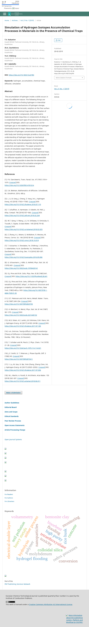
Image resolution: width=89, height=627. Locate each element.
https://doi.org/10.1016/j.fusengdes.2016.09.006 (23, 257)
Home (7, 20)
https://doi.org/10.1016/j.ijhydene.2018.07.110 (23, 204)
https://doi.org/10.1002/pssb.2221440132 (21, 315)
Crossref (12, 182)
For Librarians (9, 501)
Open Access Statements (14, 425)
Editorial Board (11, 407)
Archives (15, 20)
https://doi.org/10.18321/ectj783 (21, 75)
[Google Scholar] (5, 458)
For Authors (9, 498)
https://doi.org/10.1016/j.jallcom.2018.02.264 (22, 215)
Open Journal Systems (13, 439)
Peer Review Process (13, 421)
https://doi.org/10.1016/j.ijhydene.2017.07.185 (23, 326)
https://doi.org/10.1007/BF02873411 (19, 359)
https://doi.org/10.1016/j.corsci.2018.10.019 (22, 240)
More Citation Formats (64, 78)
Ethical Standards (12, 416)
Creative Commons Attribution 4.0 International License (50, 604)
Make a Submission (13, 393)
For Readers (9, 494)
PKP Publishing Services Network (17, 584)
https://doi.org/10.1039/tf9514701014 (19, 185)
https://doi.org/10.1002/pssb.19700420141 (21, 268)
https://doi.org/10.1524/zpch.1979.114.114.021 (23, 348)
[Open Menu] (4, 14)
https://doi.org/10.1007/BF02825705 (19, 304)
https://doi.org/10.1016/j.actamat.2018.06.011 (22, 381)
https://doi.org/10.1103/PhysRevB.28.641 (31, 276)
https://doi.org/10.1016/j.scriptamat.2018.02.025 (24, 229)
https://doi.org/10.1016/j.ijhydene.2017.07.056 (23, 370)
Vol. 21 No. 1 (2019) (27, 20)
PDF (59, 40)
